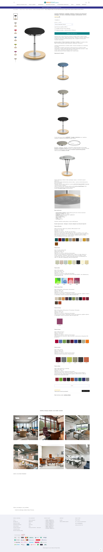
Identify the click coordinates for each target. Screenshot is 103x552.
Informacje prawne (16, 529)
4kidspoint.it (51, 527)
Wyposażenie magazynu (63, 4)
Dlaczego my (15, 521)
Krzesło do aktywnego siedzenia (38, 9)
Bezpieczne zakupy (16, 523)
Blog (29, 526)
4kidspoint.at (51, 523)
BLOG (72, 4)
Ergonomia (41, 4)
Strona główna (15, 9)
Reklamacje (31, 521)
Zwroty (30, 523)
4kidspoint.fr (51, 524)
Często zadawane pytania (64, 521)
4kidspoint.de (51, 520)
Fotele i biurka (32, 4)
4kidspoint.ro (51, 525)
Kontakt (61, 520)
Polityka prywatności (16, 527)
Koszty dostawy (16, 526)
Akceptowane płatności (17, 524)
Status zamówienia (32, 520)
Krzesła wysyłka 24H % (22, 4)
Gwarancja (30, 524)
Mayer (29, 509)
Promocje (84, 4)
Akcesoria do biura (50, 4)
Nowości (78, 4)
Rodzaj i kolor (58, 22)
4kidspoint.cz (51, 519)
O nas (14, 520)
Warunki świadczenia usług (18, 530)
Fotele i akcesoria (29, 9)
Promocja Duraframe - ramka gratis (35, 527)
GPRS (72, 385)
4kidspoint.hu (51, 526)
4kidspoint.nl (52, 528)
